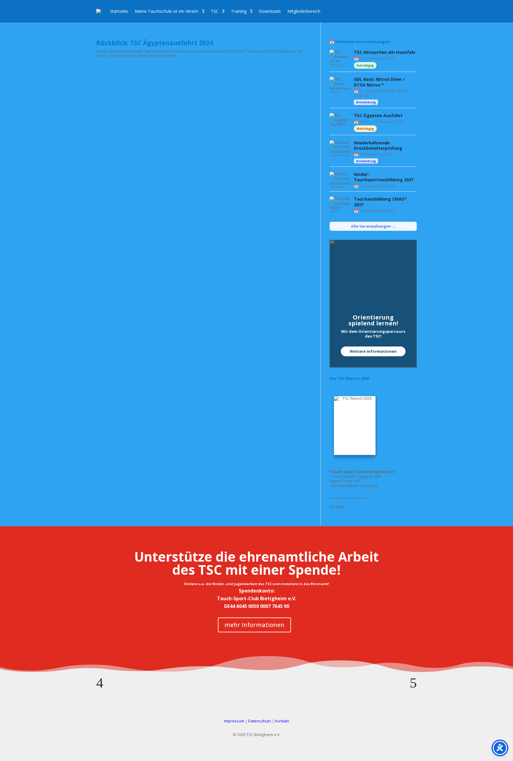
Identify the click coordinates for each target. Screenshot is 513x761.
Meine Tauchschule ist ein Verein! (166, 11)
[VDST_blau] (257, 660)
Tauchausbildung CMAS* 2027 (380, 201)
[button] (99, 683)
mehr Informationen (254, 625)
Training (238, 11)
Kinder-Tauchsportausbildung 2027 (384, 177)
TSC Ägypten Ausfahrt (378, 115)
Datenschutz (259, 721)
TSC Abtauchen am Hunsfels (384, 52)
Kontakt (336, 506)
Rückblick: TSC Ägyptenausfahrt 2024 (154, 43)
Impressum (234, 721)
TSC (214, 11)
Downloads (270, 11)
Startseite (119, 11)
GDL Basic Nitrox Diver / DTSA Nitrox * (379, 82)
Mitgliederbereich (303, 11)
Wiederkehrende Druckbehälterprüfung (378, 145)
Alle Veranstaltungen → (373, 226)
